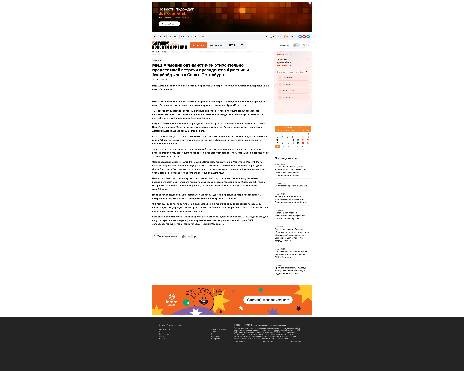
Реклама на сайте (174, 325)
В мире (162, 338)
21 (298, 143)
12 (288, 140)
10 (277, 140)
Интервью (215, 338)
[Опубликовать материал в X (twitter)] (195, 236)
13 (293, 140)
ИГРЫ (232, 45)
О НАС (162, 325)
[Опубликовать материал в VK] (189, 236)
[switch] (296, 45)
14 (298, 140)
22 (303, 143)
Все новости (198, 45)
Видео (213, 331)
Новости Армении (219, 329)
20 (293, 143)
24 (277, 146)
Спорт (162, 336)
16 (308, 140)
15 (303, 140)
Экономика (164, 334)
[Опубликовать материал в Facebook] (183, 236)
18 (282, 143)
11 (282, 140)
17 (277, 143)
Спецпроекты (217, 45)
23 (308, 143)
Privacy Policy (239, 341)
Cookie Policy (295, 341)
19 (288, 143)
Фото (213, 334)
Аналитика (215, 336)
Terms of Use (267, 341)
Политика (157, 60)
